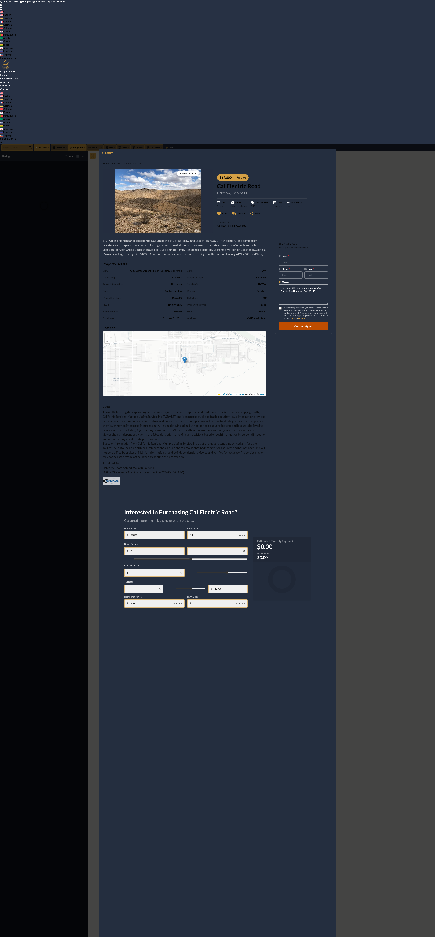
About (3, 85)
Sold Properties (9, 78)
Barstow (116, 163)
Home (106, 163)
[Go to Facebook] (1, 5)
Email (311, 269)
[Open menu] (1, 142)
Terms (294, 318)
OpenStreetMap (237, 394)
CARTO (262, 394)
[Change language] (2, 11)
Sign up (4, 58)
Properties (6, 71)
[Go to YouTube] (1, 8)
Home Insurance (133, 596)
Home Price (130, 528)
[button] (184, 360)
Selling (3, 74)
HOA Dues (192, 596)
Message (286, 282)
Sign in (12, 58)
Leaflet (223, 394)
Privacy (301, 318)
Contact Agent (303, 326)
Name (285, 256)
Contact (5, 89)
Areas (3, 82)
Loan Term (192, 528)
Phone (286, 269)
